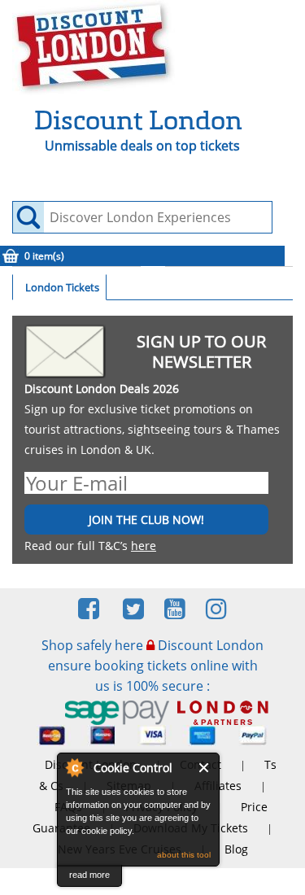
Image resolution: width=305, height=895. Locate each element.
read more (89, 875)
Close (204, 767)
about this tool (184, 854)
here (143, 545)
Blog (236, 849)
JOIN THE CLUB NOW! (146, 519)
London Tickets (62, 287)
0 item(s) (44, 256)
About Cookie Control (74, 767)
